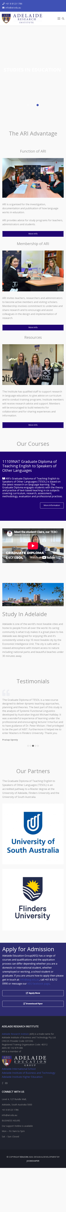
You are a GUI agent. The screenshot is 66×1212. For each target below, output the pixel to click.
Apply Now (34, 993)
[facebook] (2, 1083)
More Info (33, 233)
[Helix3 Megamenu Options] (59, 18)
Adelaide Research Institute (15, 1033)
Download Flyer (34, 1003)
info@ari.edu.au (13, 7)
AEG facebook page (38, 983)
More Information (52, 505)
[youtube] (6, 1083)
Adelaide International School (19, 1069)
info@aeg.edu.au (29, 979)
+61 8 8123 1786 (14, 3)
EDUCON (24, 1156)
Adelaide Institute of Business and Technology (28, 1073)
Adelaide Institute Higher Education (22, 1077)
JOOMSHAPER (33, 1160)
